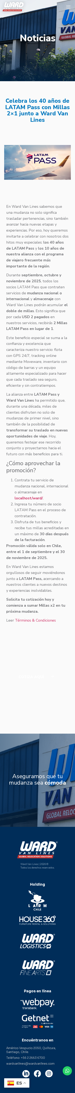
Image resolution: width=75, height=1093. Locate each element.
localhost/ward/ (29, 498)
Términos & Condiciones (35, 620)
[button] (68, 7)
